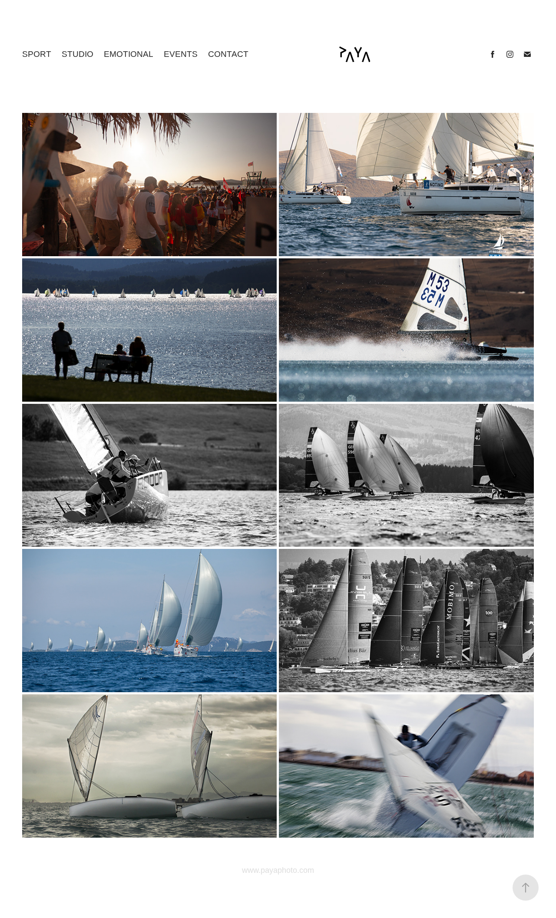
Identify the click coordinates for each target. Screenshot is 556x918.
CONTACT (228, 54)
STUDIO (77, 54)
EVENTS (181, 54)
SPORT (36, 54)
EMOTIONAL (128, 54)
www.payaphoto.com (278, 870)
